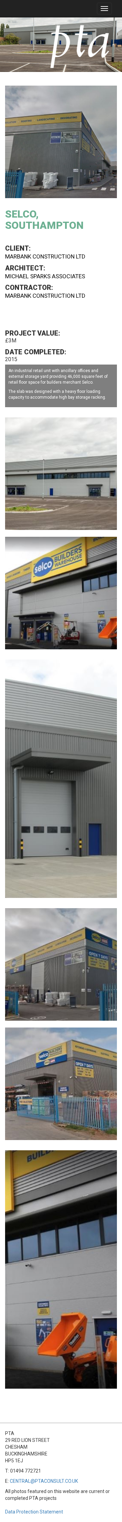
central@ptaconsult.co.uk (44, 1481)
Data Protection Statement (34, 1511)
